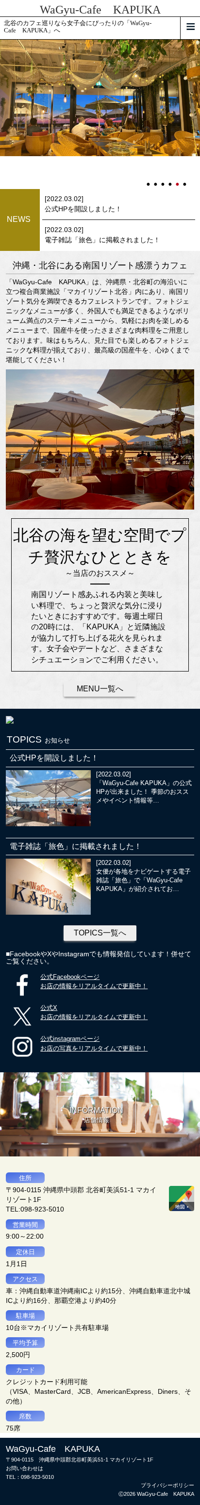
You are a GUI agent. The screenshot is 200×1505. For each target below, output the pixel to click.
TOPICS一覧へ (100, 933)
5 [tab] (178, 179)
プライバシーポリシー (167, 1485)
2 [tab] (156, 179)
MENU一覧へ (100, 689)
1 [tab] (149, 179)
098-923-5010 (37, 1477)
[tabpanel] (100, 98)
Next (5, 114)
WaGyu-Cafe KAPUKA (100, 9)
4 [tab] (171, 179)
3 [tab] (164, 179)
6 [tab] (185, 179)
